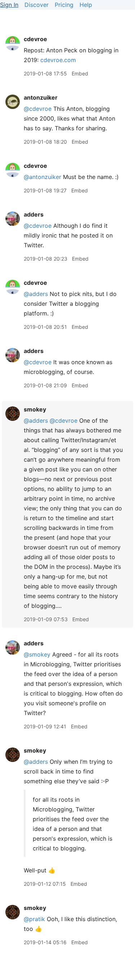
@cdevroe (37, 108)
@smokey (37, 654)
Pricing (64, 4)
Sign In (9, 4)
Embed (80, 73)
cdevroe (35, 39)
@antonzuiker (42, 176)
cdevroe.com (58, 60)
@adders (36, 293)
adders (34, 214)
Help (86, 4)
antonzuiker (41, 97)
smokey (35, 409)
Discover (36, 4)
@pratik (34, 919)
